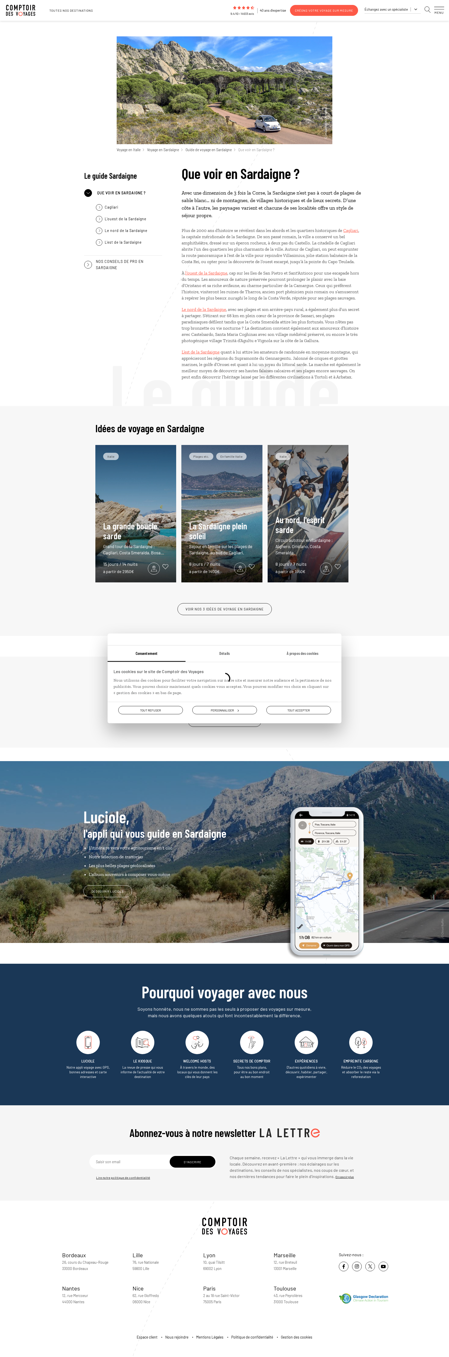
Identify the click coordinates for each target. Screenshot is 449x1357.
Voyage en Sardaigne (163, 150)
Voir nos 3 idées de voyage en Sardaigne (225, 609)
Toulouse (285, 1288)
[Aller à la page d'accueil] (23, 10)
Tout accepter (298, 710)
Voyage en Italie (129, 150)
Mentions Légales (209, 1337)
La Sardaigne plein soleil (220, 538)
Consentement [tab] (146, 653)
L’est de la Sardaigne (201, 352)
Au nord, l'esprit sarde (304, 534)
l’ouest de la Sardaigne (206, 273)
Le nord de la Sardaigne (204, 309)
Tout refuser (150, 710)
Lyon (209, 1255)
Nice (138, 1288)
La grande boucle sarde (133, 538)
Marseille (285, 1255)
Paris (209, 1288)
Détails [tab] (224, 653)
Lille (138, 1255)
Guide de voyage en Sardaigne (209, 150)
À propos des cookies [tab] (302, 653)
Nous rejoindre (176, 1337)
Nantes (71, 1288)
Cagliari (350, 230)
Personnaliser (222, 710)
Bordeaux (74, 1255)
